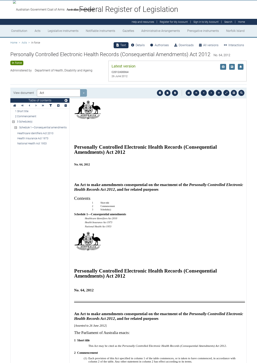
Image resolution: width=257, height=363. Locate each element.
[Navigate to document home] (189, 93)
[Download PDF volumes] (167, 93)
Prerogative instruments (203, 31)
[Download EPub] (160, 93)
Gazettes (128, 31)
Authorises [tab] (162, 45)
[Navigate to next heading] (36, 106)
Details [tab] (140, 45)
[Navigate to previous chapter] (196, 93)
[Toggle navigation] (66, 100)
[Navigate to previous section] (204, 93)
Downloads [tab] (186, 45)
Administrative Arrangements (160, 31)
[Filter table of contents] (51, 106)
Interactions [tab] (236, 45)
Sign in (206, 21)
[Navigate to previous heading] (29, 106)
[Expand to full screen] (226, 93)
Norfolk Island (235, 31)
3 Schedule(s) (25, 121)
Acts (37, 31)
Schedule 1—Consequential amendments (43, 127)
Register (174, 21)
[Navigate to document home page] (14, 106)
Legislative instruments (63, 31)
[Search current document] (241, 93)
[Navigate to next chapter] (219, 93)
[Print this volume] (234, 93)
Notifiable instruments (100, 31)
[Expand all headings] (58, 106)
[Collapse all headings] (65, 106)
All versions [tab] (210, 45)
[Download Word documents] (175, 93)
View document (23, 93)
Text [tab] (123, 45)
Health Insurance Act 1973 (32, 138)
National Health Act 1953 (32, 143)
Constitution (19, 31)
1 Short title (21, 111)
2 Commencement (25, 116)
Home (13, 42)
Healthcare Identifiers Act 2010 (35, 133)
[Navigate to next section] (211, 93)
